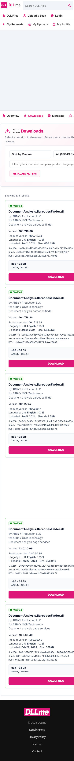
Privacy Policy (37, 737)
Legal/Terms (37, 729)
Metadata (58, 115)
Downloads (35, 115)
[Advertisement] (37, 70)
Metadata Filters (25, 173)
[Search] (69, 5)
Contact (37, 751)
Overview (13, 115)
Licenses (37, 744)
